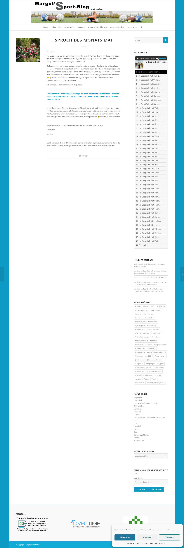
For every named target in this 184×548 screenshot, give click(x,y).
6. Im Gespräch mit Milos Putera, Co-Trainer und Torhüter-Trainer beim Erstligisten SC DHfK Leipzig (148, 92)
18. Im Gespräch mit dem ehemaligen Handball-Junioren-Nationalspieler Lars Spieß (148, 140)
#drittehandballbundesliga (144, 318)
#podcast (153, 341)
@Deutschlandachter (154, 360)
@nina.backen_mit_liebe (143, 367)
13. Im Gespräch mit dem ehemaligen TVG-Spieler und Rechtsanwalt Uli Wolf (148, 120)
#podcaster (139, 345)
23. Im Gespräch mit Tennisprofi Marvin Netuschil (148, 160)
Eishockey (157, 375)
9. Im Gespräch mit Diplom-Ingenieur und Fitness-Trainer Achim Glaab (148, 104)
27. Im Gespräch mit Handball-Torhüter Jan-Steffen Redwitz (148, 176)
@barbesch (139, 356)
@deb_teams (139, 360)
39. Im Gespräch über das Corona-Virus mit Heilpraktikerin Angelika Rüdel (148, 225)
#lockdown (156, 337)
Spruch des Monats (141, 435)
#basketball (161, 306)
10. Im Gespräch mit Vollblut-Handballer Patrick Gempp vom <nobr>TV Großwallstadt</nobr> (148, 108)
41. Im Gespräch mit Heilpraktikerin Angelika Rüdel (148, 233)
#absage (138, 306)
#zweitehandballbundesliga (156, 352)
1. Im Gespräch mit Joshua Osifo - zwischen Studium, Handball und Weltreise (148, 72)
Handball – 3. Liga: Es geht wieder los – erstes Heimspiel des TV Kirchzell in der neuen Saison (148, 290)
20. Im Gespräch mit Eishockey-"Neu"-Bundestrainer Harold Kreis (148, 148)
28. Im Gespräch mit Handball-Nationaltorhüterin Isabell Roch (148, 180)
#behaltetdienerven (142, 310)
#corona (138, 314)
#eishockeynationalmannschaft (146, 322)
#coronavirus (148, 314)
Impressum (163, 543)
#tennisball (151, 348)
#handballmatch (153, 329)
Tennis (154, 379)
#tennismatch (140, 352)
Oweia (136, 429)
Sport (136, 432)
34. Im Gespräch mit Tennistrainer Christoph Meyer (148, 205)
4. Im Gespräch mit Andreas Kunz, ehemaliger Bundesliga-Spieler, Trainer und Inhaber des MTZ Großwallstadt (148, 84)
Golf (135, 423)
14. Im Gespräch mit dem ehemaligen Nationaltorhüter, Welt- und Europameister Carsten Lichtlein (148, 124)
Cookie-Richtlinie (133, 543)
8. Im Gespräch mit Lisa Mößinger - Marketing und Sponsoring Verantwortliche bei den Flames (148, 100)
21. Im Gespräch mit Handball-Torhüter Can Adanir (148, 152)
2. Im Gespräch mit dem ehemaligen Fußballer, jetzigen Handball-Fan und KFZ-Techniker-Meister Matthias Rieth (148, 76)
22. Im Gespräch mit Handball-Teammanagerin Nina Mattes (148, 156)
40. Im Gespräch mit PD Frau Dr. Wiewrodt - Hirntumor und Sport (148, 229)
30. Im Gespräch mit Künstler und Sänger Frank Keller (148, 188)
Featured (137, 412)
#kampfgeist (157, 333)
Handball (138, 379)
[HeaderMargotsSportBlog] (92, 12)
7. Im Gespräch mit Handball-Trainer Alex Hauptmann (148, 96)
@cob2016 (148, 356)
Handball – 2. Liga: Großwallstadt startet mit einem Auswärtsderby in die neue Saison (150, 272)
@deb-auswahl (160, 356)
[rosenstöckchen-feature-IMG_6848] (28, 50)
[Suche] (140, 27)
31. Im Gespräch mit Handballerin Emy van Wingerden (148, 192)
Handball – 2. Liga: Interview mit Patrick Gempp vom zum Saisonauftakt (150, 283)
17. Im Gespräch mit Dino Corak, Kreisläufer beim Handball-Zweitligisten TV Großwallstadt (148, 136)
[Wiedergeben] (137, 58)
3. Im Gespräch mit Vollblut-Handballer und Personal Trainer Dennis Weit (148, 80)
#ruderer (148, 345)
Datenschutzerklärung (149, 543)
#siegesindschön (160, 345)
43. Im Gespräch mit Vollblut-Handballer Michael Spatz (148, 241)
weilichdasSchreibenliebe (155, 383)
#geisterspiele (140, 325)
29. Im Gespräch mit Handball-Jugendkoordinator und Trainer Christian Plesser (148, 184)
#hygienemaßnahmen (142, 333)
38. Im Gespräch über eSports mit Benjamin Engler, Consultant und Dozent (148, 221)
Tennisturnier (139, 383)
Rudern (146, 379)
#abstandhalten (149, 306)
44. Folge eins (142, 245)
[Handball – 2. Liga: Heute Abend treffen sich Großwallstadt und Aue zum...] (182, 274)
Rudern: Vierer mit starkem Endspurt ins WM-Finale (150, 278)
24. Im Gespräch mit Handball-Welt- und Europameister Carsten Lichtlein (148, 164)
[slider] (163, 58)
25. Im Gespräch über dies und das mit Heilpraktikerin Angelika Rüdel (148, 168)
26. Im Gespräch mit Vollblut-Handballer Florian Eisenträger (148, 172)
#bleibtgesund (156, 310)
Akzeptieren (125, 537)
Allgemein (138, 397)
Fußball (137, 414)
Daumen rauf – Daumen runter (146, 403)
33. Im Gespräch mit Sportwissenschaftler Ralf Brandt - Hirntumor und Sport (148, 201)
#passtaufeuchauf (141, 341)
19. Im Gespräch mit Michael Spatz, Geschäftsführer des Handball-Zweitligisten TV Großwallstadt (148, 144)
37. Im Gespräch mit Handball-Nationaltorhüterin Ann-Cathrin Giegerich (148, 217)
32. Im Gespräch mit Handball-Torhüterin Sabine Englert (148, 196)
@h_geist (160, 364)
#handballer (151, 325)
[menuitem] (46, 27)
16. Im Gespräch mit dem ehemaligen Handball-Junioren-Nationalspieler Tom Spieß (148, 132)
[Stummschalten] (157, 58)
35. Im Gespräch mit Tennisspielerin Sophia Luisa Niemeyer (148, 209)
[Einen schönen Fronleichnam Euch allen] (2, 274)
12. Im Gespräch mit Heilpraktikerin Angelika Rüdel (148, 116)
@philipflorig (159, 367)
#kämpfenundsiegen (142, 337)
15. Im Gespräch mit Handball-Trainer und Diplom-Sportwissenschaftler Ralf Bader (148, 128)
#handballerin (140, 329)
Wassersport (139, 440)
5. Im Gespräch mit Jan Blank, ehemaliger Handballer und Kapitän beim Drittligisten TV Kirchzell (148, 88)
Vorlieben (169, 537)
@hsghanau (139, 364)
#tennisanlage (140, 348)
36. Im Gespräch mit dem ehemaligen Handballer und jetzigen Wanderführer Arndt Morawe (148, 213)
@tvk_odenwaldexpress (143, 375)
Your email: (138, 478)
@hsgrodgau (150, 364)
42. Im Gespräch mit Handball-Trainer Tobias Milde (148, 237)
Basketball (138, 400)
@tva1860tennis (140, 371)
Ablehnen (147, 537)
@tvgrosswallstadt (155, 371)
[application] (151, 58)
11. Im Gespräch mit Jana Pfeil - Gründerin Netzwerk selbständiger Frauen (148, 112)
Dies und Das (139, 406)
